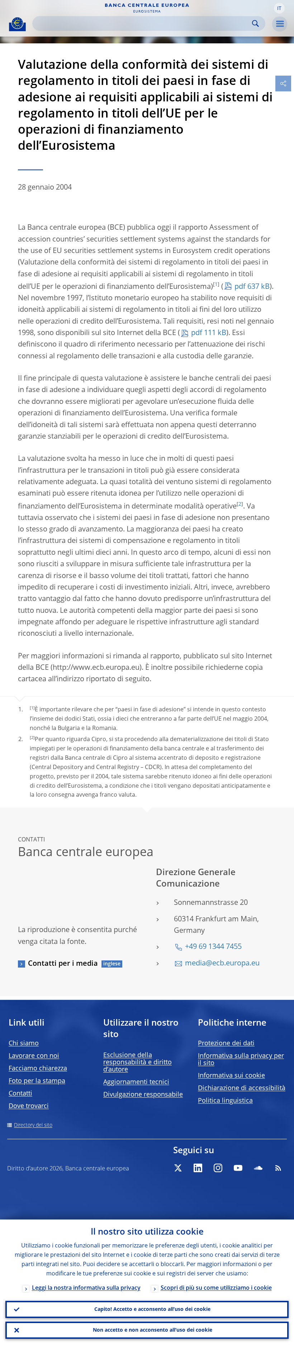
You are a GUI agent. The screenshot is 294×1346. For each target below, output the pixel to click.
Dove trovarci (29, 1106)
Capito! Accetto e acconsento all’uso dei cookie (152, 1309)
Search (255, 23)
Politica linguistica (225, 1101)
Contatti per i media (63, 964)
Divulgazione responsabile (143, 1095)
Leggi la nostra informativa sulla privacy (86, 1288)
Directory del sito (33, 1125)
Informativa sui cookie (231, 1076)
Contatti (20, 1093)
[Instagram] (218, 1167)
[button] (279, 8)
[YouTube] (238, 1167)
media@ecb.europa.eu (222, 963)
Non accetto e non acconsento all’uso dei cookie (152, 1330)
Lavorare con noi (34, 1056)
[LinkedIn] (198, 1167)
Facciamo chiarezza (38, 1068)
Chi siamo (24, 1043)
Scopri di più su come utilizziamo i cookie (216, 1288)
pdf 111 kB (208, 333)
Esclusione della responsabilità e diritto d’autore (137, 1062)
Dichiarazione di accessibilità (241, 1088)
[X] (177, 1167)
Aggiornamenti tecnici (136, 1082)
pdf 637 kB (252, 287)
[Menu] (279, 24)
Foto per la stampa (37, 1081)
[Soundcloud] (258, 1167)
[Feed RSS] (278, 1167)
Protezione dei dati (226, 1043)
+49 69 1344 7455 (213, 947)
